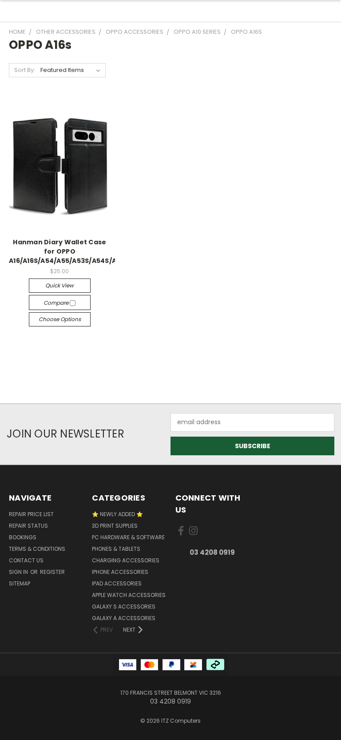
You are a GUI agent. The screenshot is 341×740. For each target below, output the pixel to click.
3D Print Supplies (115, 525)
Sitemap (19, 583)
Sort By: (24, 70)
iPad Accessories (117, 583)
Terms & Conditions (37, 549)
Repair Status (28, 525)
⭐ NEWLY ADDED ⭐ (117, 514)
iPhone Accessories (120, 572)
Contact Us (26, 560)
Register (52, 572)
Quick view (59, 285)
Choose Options (60, 319)
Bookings (22, 537)
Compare (57, 302)
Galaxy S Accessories (123, 606)
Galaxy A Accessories (123, 618)
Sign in (19, 572)
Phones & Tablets (116, 549)
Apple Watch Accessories (129, 595)
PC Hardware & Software (128, 537)
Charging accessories (125, 560)
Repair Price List (31, 514)
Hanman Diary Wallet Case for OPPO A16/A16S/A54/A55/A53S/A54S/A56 (67, 251)
